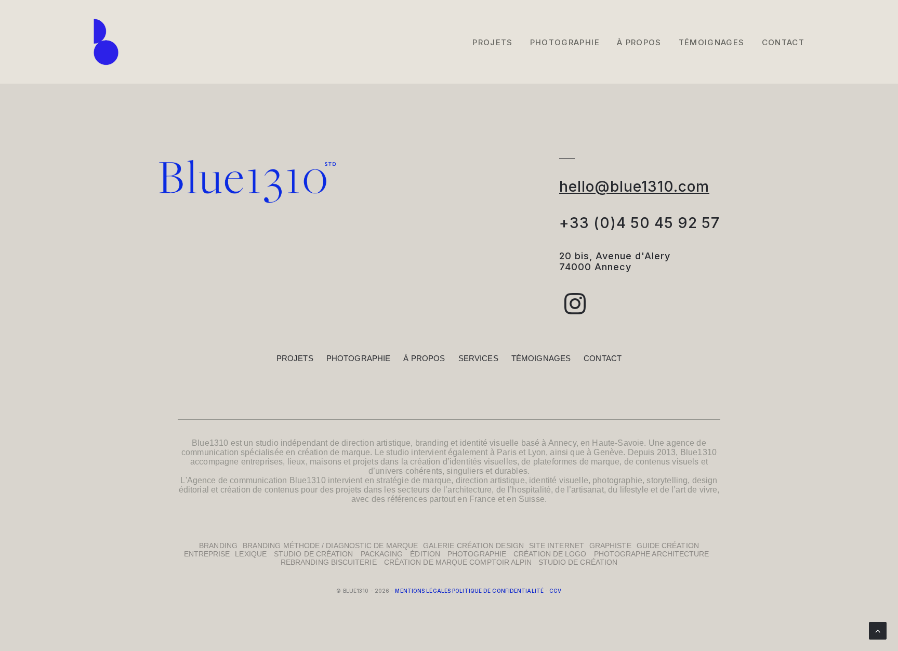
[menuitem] (496, 42)
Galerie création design (473, 545)
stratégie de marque (413, 480)
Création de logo (549, 554)
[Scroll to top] (878, 630)
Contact (783, 42)
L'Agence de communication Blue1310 (252, 480)
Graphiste (610, 545)
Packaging (382, 554)
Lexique (251, 554)
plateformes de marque (576, 461)
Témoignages (712, 42)
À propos (424, 358)
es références (401, 499)
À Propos (639, 42)
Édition (425, 554)
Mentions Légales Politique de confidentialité (469, 591)
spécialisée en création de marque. (306, 452)
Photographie (565, 42)
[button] (575, 311)
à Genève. (607, 452)
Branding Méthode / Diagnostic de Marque (330, 545)
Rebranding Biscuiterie (329, 562)
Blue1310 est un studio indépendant (259, 443)
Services (478, 358)
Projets (492, 42)
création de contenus (259, 489)
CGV (555, 591)
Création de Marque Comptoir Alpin (461, 562)
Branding (218, 545)
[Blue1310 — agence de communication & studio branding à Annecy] (106, 42)
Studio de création (313, 554)
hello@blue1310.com (634, 186)
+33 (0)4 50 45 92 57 (639, 223)
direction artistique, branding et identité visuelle (430, 443)
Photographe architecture (651, 554)
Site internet (556, 545)
